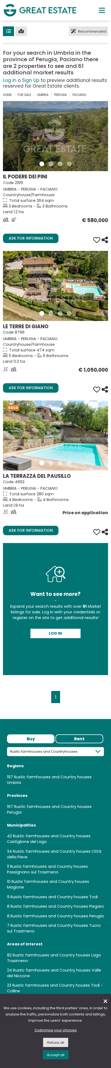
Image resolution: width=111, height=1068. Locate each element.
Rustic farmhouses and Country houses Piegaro (57, 906)
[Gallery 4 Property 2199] (69, 164)
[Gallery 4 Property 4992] (69, 463)
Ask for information (31, 238)
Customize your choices (55, 1030)
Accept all (55, 1054)
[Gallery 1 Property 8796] (41, 313)
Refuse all (55, 1042)
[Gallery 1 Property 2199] (41, 164)
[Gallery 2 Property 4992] (50, 463)
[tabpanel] (55, 872)
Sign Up (30, 80)
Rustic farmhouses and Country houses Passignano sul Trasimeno (47, 869)
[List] (8, 31)
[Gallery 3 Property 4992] (60, 463)
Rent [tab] (79, 739)
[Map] (21, 31)
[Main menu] (102, 10)
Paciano (79, 95)
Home (7, 95)
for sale (24, 95)
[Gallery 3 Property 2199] (60, 164)
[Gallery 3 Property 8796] (60, 313)
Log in (9, 80)
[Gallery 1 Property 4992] (41, 463)
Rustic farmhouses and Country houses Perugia (57, 916)
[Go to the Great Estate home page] (40, 10)
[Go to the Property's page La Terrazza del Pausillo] (55, 435)
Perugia (60, 95)
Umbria (42, 95)
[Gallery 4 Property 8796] (69, 313)
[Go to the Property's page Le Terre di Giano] (55, 286)
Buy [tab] (31, 739)
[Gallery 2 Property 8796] (50, 313)
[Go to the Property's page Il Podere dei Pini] (55, 136)
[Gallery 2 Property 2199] (50, 164)
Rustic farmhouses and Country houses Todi (54, 897)
